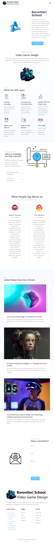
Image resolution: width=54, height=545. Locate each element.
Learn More (37, 43)
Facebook (38, 513)
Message (33, 461)
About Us (23, 518)
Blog (22, 515)
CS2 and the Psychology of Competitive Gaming (24, 317)
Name (32, 445)
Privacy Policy (27, 540)
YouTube (38, 520)
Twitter (38, 518)
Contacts (23, 520)
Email (32, 453)
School (23, 513)
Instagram (38, 515)
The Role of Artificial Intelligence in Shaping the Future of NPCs (12, 525)
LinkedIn (38, 523)
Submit (35, 478)
